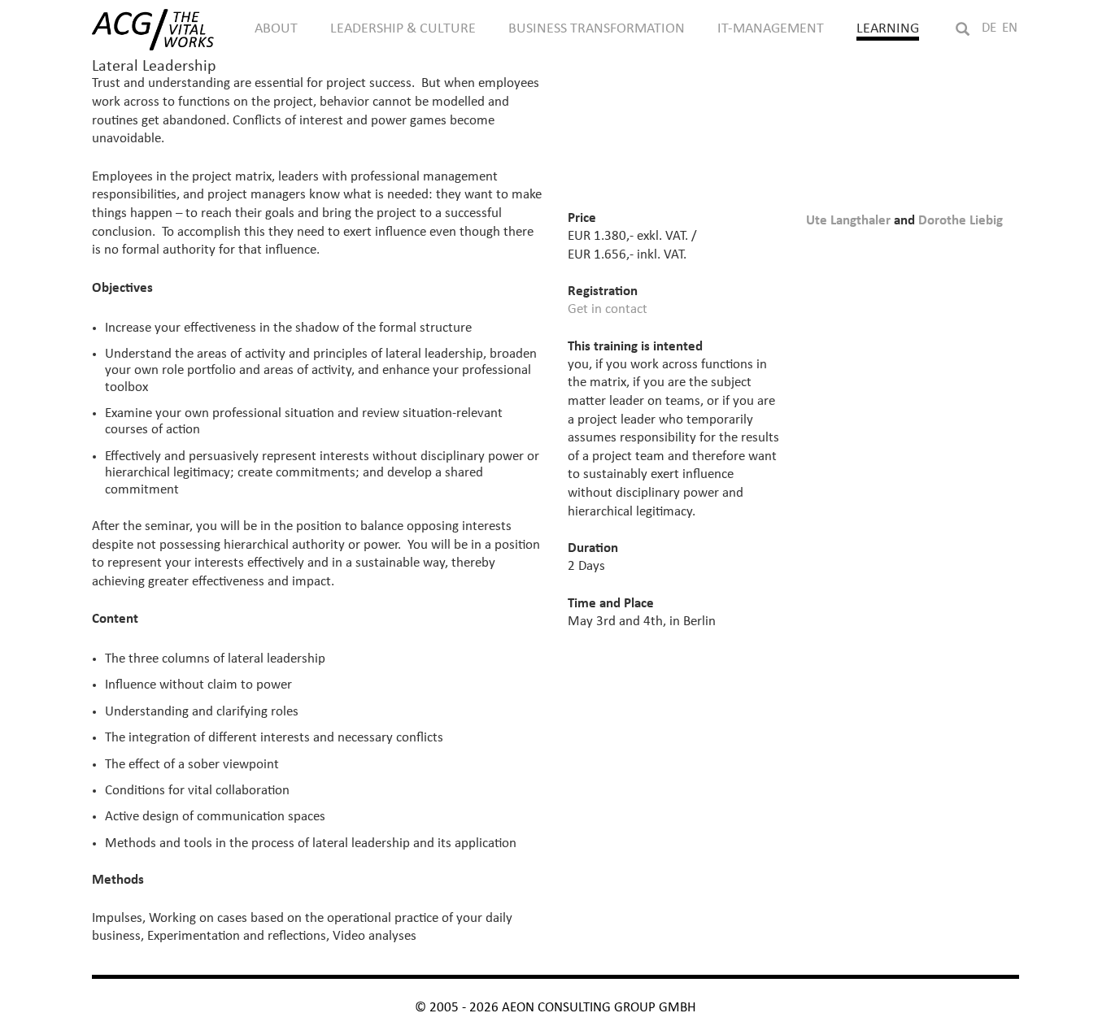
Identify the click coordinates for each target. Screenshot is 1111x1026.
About (276, 28)
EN (1009, 28)
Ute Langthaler (848, 221)
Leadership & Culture (403, 28)
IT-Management (770, 28)
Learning (887, 28)
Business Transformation (596, 28)
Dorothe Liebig (960, 221)
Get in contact (607, 309)
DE (989, 28)
